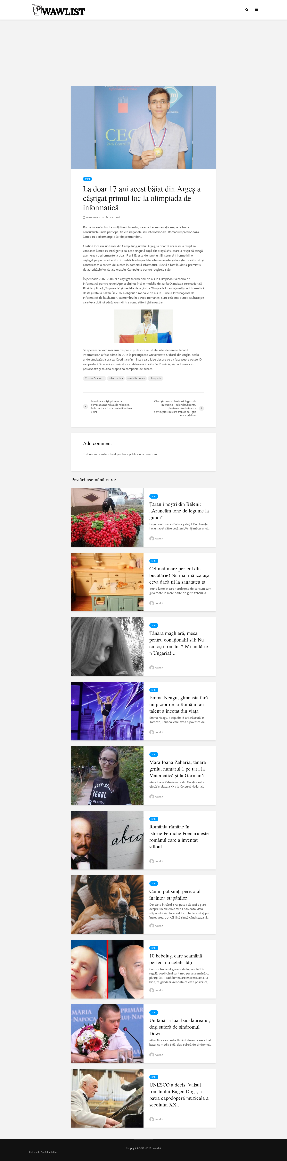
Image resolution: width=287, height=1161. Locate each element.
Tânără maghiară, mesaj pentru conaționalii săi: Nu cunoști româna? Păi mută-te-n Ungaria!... (179, 643)
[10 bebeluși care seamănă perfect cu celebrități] (107, 969)
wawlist (159, 538)
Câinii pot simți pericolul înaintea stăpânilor (175, 894)
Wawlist (157, 1148)
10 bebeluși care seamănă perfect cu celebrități (175, 958)
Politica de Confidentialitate (44, 1152)
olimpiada (155, 378)
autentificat (108, 454)
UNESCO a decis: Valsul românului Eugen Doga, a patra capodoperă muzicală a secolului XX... (179, 1094)
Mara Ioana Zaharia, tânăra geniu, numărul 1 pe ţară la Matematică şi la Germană (177, 769)
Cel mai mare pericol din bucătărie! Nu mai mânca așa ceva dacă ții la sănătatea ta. (179, 575)
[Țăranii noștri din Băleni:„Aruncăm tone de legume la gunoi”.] (107, 517)
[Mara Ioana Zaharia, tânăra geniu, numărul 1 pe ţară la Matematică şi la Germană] (107, 775)
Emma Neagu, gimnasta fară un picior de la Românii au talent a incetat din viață (178, 704)
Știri (87, 179)
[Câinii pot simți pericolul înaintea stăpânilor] (107, 904)
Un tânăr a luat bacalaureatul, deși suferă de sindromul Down (179, 1027)
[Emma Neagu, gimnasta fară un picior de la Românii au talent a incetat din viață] (107, 711)
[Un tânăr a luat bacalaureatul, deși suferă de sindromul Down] (107, 1033)
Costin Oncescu (94, 378)
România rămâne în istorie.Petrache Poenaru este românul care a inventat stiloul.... (179, 836)
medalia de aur (136, 378)
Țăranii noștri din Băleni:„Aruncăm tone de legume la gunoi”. (179, 510)
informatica (116, 378)
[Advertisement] (143, 52)
